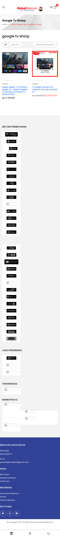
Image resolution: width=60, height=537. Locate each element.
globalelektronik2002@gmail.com (14, 462)
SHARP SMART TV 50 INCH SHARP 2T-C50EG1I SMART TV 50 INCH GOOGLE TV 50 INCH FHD (15, 91)
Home (4, 24)
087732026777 (6, 454)
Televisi (5, 84)
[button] (55, 7)
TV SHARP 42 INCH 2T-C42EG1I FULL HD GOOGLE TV (44, 89)
